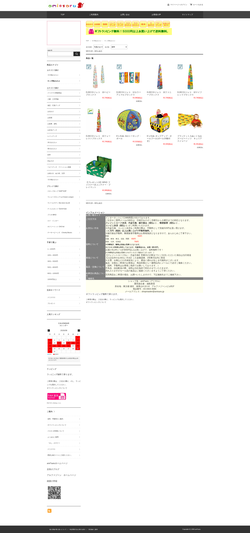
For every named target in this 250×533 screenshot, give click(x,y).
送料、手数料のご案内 (55, 419)
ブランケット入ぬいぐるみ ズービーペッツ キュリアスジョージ (190, 138)
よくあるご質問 (53, 437)
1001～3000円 (53, 255)
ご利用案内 (93, 15)
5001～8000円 (53, 267)
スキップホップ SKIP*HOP (57, 191)
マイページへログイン (178, 5)
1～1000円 (51, 249)
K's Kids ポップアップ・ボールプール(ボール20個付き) (159, 138)
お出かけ (51, 111)
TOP (62, 15)
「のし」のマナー (54, 443)
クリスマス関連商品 (55, 93)
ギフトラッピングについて (96, 302)
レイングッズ (52, 136)
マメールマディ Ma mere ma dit (59, 203)
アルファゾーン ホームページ (61, 475)
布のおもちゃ (52, 149)
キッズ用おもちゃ (54, 81)
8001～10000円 (53, 273)
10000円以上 (52, 279)
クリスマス (51, 297)
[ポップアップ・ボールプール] (160, 120)
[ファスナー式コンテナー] (99, 167)
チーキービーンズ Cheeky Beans (60, 232)
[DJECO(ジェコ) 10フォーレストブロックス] (99, 120)
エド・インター (53, 221)
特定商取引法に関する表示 (77, 529)
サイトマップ (187, 15)
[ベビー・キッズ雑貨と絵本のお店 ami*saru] (66, 9)
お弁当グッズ (52, 130)
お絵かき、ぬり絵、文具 (56, 173)
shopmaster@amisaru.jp (153, 291)
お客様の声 (156, 15)
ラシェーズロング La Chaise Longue (61, 197)
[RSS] (49, 511)
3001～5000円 (53, 261)
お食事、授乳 (52, 124)
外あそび (51, 161)
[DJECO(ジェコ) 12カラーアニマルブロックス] (129, 77)
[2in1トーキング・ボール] (129, 120)
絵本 (49, 155)
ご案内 (50, 411)
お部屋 (50, 118)
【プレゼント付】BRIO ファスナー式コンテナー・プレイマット (98, 184)
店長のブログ (53, 469)
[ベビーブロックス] (99, 77)
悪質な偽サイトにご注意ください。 (60, 455)
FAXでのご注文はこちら (54, 403)
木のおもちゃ (52, 142)
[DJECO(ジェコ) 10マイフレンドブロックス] (190, 77)
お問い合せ (125, 15)
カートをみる (198, 5)
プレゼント (51, 303)
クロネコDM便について (56, 431)
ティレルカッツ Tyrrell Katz (57, 209)
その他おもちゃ (96, 40)
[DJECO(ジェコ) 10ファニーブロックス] (160, 77)
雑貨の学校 (52, 481)
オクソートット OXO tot (56, 227)
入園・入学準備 (53, 99)
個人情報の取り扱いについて (57, 529)
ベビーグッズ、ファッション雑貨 (59, 167)
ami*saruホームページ (57, 463)
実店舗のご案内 (93, 529)
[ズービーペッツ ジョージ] (190, 120)
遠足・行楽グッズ (54, 105)
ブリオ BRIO (52, 215)
